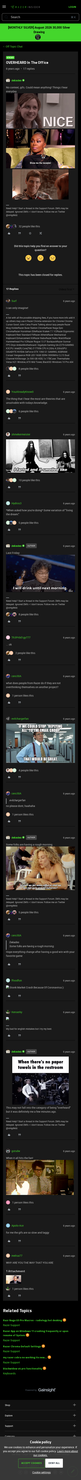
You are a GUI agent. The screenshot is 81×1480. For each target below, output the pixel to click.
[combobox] (40, 17)
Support (9, 1425)
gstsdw (15, 1151)
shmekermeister (20, 434)
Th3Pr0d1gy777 (21, 637)
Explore (8, 1415)
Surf (14, 301)
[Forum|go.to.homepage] (25, 7)
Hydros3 (16, 503)
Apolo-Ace (17, 1225)
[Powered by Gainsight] (40, 1391)
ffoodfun (16, 980)
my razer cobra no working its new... (25, 1357)
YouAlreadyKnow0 (22, 392)
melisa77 (16, 1255)
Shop (7, 1405)
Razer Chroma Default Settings (22, 1346)
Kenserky (16, 1012)
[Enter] (6, 17)
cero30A (16, 676)
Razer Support (11, 1325)
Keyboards (9, 1373)
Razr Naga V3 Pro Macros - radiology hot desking (32, 1320)
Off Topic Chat (14, 46)
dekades (16, 80)
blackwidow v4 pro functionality (22, 1368)
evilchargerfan (20, 718)
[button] (4, 8)
